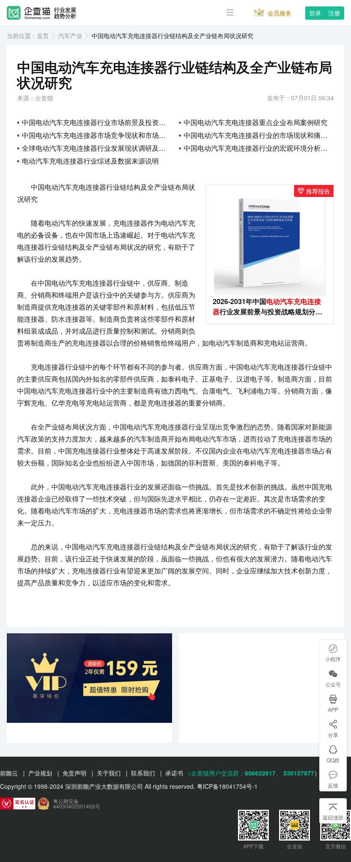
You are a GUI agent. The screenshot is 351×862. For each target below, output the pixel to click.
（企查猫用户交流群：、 (233, 773)
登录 (315, 13)
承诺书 (174, 773)
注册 (334, 13)
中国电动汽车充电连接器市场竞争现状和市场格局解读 (97, 135)
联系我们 (143, 773)
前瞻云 (9, 773)
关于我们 (109, 773)
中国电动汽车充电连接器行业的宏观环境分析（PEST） (259, 148)
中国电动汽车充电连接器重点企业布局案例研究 (255, 122)
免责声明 (74, 773)
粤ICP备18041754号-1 (227, 786)
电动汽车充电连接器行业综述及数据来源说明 (90, 161)
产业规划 (40, 773)
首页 (43, 35)
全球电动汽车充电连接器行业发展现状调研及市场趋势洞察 (97, 148)
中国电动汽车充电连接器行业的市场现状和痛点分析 (259, 135)
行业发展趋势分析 (65, 13)
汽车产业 (70, 35)
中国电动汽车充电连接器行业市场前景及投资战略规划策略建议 (97, 122)
